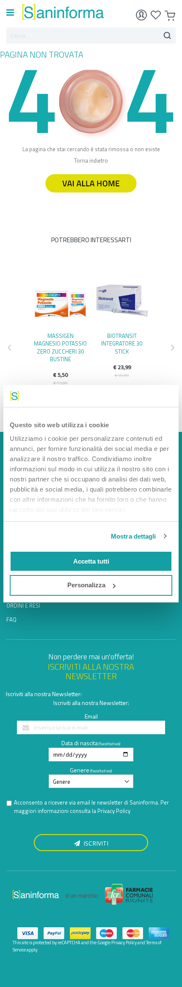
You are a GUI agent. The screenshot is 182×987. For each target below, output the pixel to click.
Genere (79, 770)
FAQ (11, 619)
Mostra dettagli (133, 536)
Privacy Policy (113, 811)
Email (91, 716)
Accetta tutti (91, 561)
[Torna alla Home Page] (91, 196)
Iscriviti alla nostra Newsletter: (44, 693)
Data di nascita (79, 742)
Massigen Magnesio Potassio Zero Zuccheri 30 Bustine (60, 347)
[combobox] (91, 36)
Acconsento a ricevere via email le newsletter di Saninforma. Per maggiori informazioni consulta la (91, 807)
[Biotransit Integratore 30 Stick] (121, 297)
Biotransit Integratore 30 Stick (121, 343)
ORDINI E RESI (23, 605)
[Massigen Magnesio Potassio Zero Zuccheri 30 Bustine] (60, 297)
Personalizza (86, 585)
